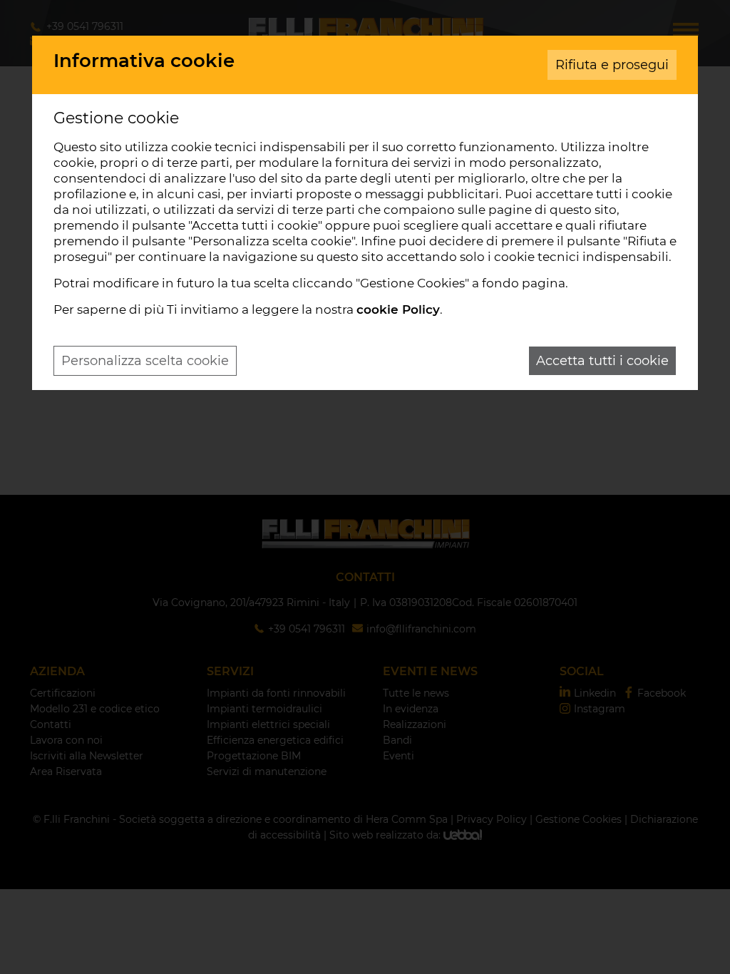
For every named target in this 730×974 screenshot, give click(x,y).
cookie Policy (398, 309)
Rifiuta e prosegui (612, 65)
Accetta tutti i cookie (602, 361)
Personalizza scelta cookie (145, 361)
